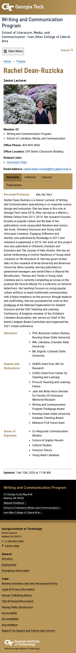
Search (66, 50)
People (20, 61)
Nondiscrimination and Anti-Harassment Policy (29, 583)
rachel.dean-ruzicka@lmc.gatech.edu (46, 169)
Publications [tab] (14, 185)
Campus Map (12, 545)
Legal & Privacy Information (18, 589)
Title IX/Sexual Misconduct (17, 601)
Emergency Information (16, 570)
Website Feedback (14, 503)
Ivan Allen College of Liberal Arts (36, 38)
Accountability (10, 618)
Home (7, 61)
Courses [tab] (47, 177)
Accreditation (10, 624)
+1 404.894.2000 (14, 541)
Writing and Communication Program (32, 22)
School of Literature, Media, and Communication (26, 34)
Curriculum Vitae (17, 162)
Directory (7, 558)
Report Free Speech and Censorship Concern (28, 630)
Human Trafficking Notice (17, 595)
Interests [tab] (30, 177)
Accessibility (9, 613)
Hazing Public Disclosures (17, 607)
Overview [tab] (12, 177)
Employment (9, 564)
